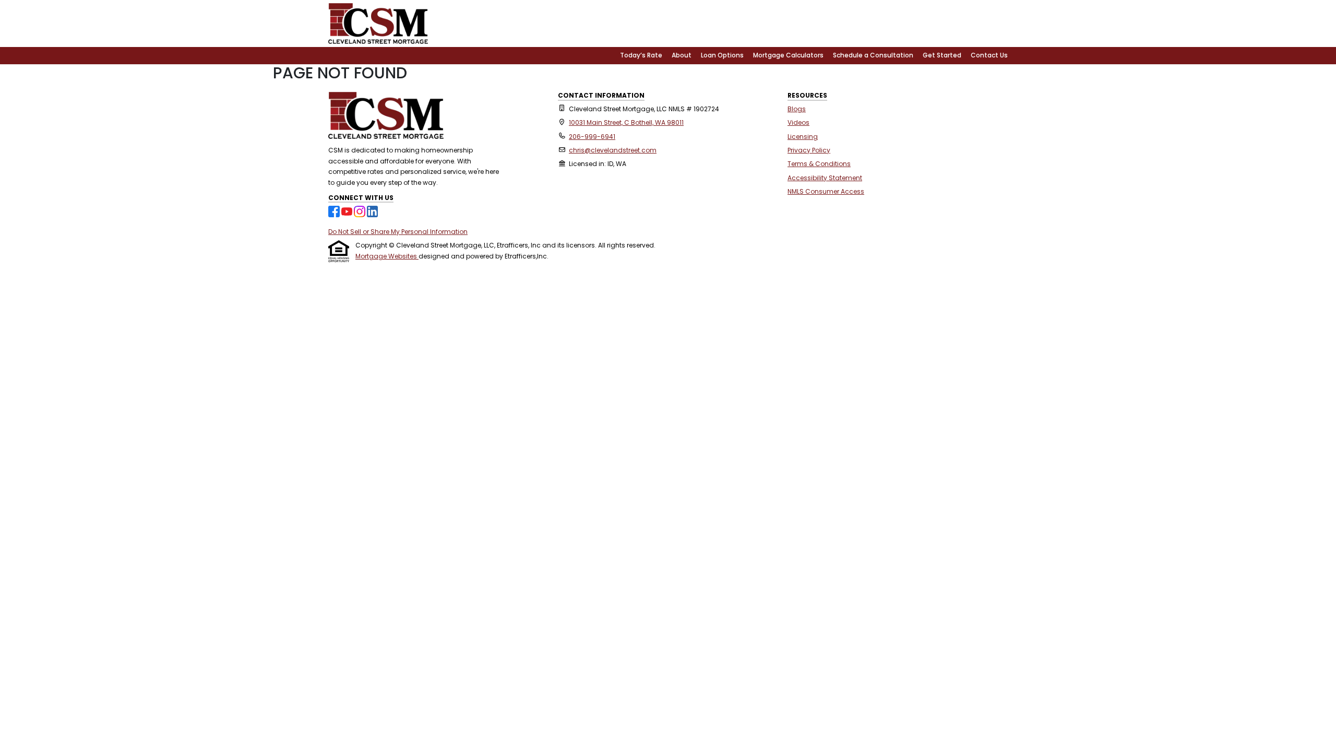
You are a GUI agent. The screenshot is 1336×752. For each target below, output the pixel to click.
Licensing (803, 136)
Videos (798, 122)
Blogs (797, 108)
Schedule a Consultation (873, 55)
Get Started (942, 55)
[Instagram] (360, 210)
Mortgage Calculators (788, 55)
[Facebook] (334, 210)
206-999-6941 (592, 136)
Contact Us (989, 55)
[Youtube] (347, 210)
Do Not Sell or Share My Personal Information (398, 231)
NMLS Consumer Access (826, 191)
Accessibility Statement (825, 177)
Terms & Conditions (819, 163)
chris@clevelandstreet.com (613, 150)
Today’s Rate (641, 55)
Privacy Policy (809, 150)
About (681, 55)
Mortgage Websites (387, 256)
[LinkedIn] (372, 210)
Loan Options (722, 55)
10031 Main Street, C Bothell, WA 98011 (626, 122)
